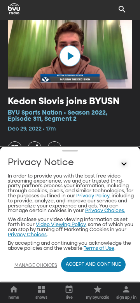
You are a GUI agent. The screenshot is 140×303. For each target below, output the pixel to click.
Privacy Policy (92, 196)
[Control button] (124, 164)
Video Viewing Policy (61, 224)
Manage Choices (35, 265)
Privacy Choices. (105, 210)
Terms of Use (99, 248)
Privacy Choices (27, 234)
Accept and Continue (93, 264)
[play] (70, 55)
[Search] (122, 9)
